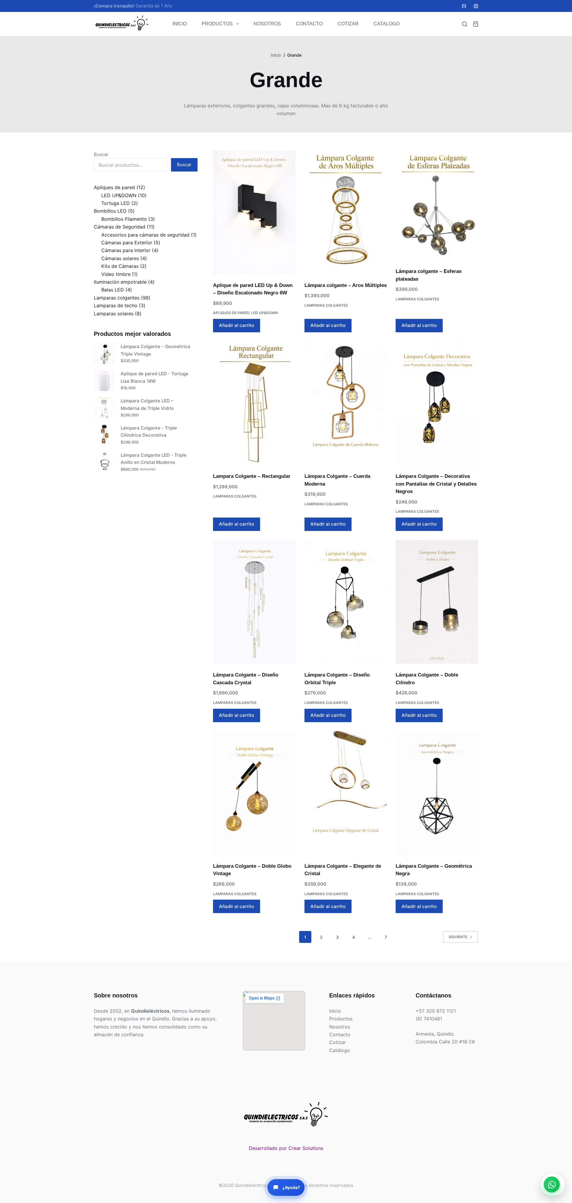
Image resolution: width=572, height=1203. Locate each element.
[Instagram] (476, 6)
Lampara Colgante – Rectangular (251, 476)
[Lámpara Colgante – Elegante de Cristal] (345, 793)
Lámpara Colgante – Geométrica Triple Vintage (155, 350)
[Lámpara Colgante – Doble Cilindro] (437, 602)
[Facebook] (464, 6)
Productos (217, 23)
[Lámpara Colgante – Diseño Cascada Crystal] (254, 602)
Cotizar (348, 23)
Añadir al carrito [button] (236, 325)
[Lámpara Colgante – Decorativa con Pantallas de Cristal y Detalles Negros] (437, 403)
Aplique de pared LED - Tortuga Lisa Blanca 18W (154, 377)
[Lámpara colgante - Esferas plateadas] (437, 205)
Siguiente (458, 937)
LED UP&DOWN (264, 313)
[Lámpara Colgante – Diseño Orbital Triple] (345, 602)
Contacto (309, 23)
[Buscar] (464, 24)
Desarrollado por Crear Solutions (286, 1148)
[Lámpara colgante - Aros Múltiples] (345, 212)
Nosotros (267, 23)
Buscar (101, 154)
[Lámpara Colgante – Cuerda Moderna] (345, 403)
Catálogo (339, 1050)
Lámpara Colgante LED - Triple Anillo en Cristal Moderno (153, 458)
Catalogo (387, 23)
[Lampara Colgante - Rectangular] (254, 403)
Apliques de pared (231, 313)
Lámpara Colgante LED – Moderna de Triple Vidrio (147, 404)
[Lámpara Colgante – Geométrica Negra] (437, 793)
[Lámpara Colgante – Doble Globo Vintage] (254, 793)
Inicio (179, 23)
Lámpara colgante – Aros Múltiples (345, 285)
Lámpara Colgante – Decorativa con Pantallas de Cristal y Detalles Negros (436, 483)
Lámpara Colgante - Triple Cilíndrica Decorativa (149, 431)
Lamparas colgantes (326, 305)
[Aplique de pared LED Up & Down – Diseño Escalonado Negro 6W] (254, 212)
